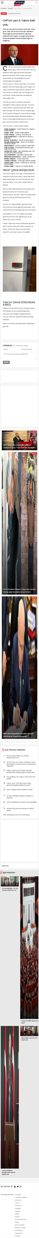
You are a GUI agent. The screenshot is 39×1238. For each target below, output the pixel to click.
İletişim (17, 1214)
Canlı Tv (17, 1203)
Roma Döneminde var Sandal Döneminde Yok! (16, 756)
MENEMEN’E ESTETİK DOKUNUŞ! (17, 814)
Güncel (34, 432)
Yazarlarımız (19, 1233)
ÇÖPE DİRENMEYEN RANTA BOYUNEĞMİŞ (20, 802)
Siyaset (4, 13)
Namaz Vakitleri (19, 1225)
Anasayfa (18, 1194)
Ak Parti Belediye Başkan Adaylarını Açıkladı (18, 796)
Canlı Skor (18, 1200)
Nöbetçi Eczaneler (20, 1227)
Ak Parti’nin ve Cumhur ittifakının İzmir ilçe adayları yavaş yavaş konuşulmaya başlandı (20, 764)
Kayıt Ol (17, 1216)
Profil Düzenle (19, 1230)
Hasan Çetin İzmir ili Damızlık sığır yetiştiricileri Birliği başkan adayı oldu (19, 771)
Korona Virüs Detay (20, 1219)
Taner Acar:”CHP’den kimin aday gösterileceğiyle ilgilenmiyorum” (17, 784)
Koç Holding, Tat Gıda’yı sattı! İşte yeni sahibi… (19, 777)
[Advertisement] (19, 333)
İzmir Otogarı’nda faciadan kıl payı (18, 789)
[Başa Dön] (36, 1235)
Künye (17, 1222)
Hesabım (17, 1211)
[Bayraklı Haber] (19, 5)
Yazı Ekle (17, 1236)
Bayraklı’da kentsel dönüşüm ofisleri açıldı (19, 809)
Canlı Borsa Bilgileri (21, 1197)
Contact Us (18, 1205)
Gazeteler (18, 1208)
